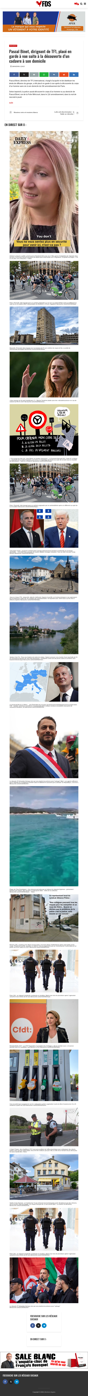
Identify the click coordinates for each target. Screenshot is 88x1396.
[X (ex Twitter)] (38, 1325)
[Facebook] (32, 1325)
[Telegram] (44, 1325)
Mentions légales (50, 1392)
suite (11, 103)
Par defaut (13, 45)
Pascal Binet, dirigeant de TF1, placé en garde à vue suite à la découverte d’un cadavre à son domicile (40, 56)
